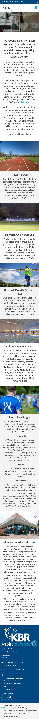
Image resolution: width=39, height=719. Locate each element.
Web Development (7, 708)
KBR (5, 686)
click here (25, 102)
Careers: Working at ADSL (11, 689)
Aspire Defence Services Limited (13, 678)
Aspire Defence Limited (11, 681)
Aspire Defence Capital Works (12, 683)
